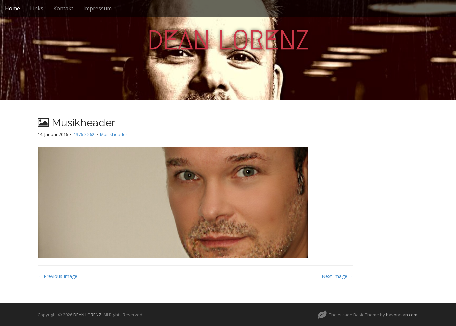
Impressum (97, 8)
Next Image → (337, 276)
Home (12, 8)
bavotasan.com (401, 315)
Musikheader (113, 134)
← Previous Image (57, 276)
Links (36, 8)
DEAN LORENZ (228, 40)
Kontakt (63, 8)
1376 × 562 (84, 134)
